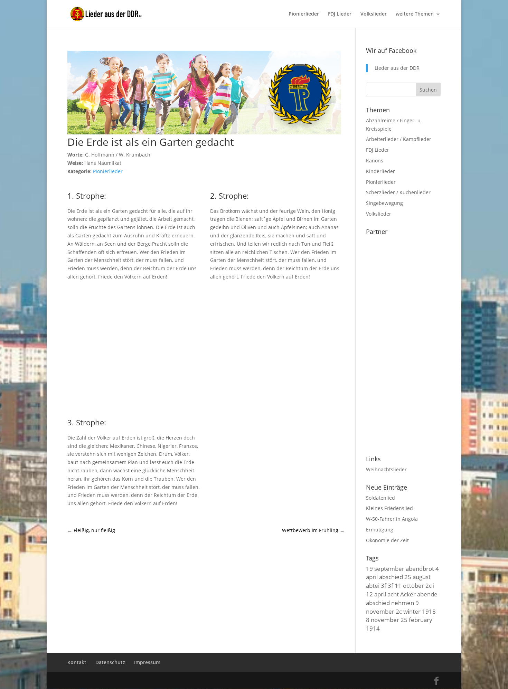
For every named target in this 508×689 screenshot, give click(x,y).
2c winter (408, 611)
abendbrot (420, 568)
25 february (416, 619)
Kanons (374, 160)
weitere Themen (415, 14)
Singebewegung (384, 203)
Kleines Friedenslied (389, 508)
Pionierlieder (304, 14)
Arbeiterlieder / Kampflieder (398, 139)
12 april (376, 594)
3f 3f (387, 585)
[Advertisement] (206, 348)
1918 (429, 611)
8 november (382, 619)
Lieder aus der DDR (397, 68)
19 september (385, 568)
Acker (408, 594)
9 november (392, 606)
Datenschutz (110, 662)
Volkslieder (373, 14)
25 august (417, 577)
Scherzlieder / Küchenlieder (398, 192)
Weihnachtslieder (386, 469)
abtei (372, 585)
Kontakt (76, 662)
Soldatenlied (380, 497)
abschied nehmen (390, 602)
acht (393, 594)
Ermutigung (379, 529)
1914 (373, 628)
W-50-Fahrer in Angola (392, 519)
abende (427, 594)
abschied (391, 577)
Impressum (147, 662)
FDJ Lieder (339, 14)
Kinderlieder (380, 171)
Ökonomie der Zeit (387, 540)
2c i (429, 585)
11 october (409, 585)
